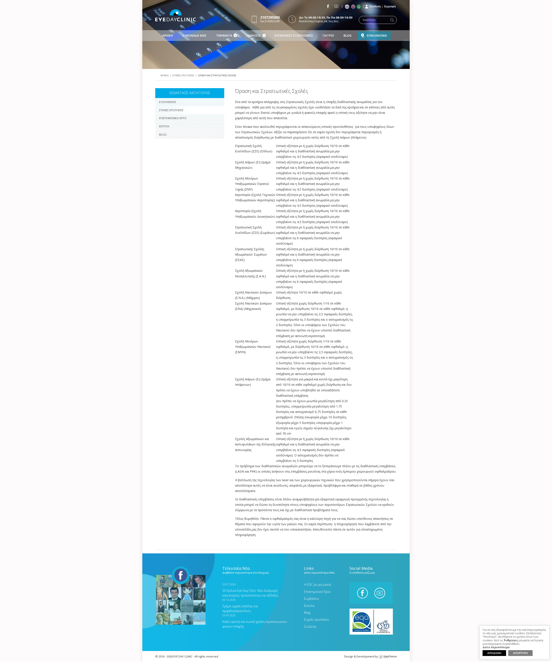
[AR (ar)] (359, 6)
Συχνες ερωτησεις (183, 75)
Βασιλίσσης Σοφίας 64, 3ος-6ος (325, 19)
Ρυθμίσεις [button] (511, 640)
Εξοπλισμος (167, 102)
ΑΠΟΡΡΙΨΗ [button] (520, 653)
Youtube (336, 6)
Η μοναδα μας (194, 35)
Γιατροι (328, 35)
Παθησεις (253, 35)
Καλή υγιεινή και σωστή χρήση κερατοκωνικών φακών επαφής (254, 621)
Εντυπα (164, 126)
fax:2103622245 (270, 19)
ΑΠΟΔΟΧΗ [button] (494, 653)
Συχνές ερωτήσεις (316, 619)
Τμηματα (224, 35)
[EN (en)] (353, 7)
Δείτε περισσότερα (496, 647)
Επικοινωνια (377, 35)
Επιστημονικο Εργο (173, 118)
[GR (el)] (347, 7)
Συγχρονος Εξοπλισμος (293, 35)
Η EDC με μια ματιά (317, 584)
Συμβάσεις (311, 598)
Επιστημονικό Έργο (317, 592)
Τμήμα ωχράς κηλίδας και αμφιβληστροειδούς (240, 605)
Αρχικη (167, 35)
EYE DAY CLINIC (175, 15)
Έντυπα (309, 606)
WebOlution (388, 657)
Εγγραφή (390, 6)
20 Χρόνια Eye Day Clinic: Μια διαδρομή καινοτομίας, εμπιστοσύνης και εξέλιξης (250, 589)
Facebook (328, 6)
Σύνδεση (375, 6)
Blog (347, 35)
